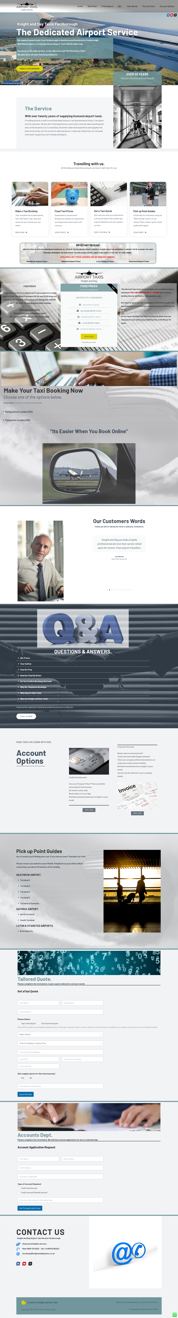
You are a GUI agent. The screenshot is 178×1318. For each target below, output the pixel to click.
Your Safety (25, 664)
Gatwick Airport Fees (71, 261)
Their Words (132, 6)
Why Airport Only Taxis (30, 693)
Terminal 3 (25, 886)
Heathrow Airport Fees (37, 261)
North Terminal (27, 914)
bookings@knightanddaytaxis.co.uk (38, 1253)
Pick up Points (148, 6)
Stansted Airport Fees (139, 261)
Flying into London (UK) (17, 420)
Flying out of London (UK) (19, 411)
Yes (22, 1078)
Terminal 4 (25, 892)
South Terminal (27, 920)
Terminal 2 (25, 880)
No (31, 1078)
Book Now (92, 6)
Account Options (167, 6)
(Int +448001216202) (50, 1248)
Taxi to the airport (28, 1023)
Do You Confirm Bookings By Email (35, 681)
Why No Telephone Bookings (33, 687)
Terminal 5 (25, 897)
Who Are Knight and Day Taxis (34, 698)
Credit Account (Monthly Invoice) (34, 1192)
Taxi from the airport (49, 1023)
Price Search (107, 6)
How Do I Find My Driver (30, 675)
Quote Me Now (25, 1094)
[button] (89, 412)
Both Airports (26, 931)
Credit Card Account (29, 1188)
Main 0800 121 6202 (30, 1248)
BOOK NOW (88, 336)
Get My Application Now (29, 1208)
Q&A (120, 6)
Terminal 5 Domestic (29, 903)
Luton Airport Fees (105, 261)
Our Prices (25, 658)
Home (80, 6)
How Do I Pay (26, 669)
